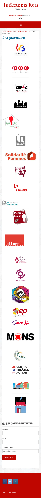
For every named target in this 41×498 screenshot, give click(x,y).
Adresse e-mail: (8, 447)
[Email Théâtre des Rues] (10, 481)
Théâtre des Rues (20, 5)
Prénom (5, 429)
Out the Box (12, 492)
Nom (4, 438)
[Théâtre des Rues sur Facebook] (5, 481)
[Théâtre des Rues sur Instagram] (15, 481)
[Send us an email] (20, 18)
